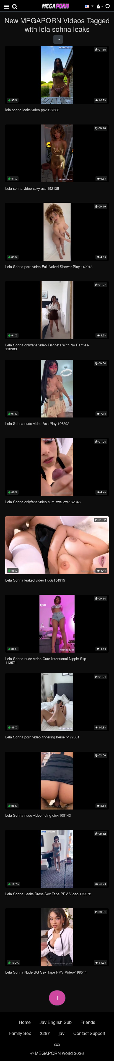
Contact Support (89, 1033)
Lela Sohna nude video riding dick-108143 (38, 815)
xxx (57, 1044)
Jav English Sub (56, 1022)
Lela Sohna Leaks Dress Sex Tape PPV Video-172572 (48, 893)
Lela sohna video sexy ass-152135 (32, 188)
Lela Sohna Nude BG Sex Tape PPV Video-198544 (46, 972)
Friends (88, 1022)
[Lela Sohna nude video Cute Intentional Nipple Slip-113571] (57, 624)
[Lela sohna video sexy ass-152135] (57, 153)
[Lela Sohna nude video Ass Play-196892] (57, 388)
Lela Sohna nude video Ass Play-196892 (37, 423)
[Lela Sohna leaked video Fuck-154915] (57, 545)
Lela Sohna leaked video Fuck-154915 (35, 580)
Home (25, 1022)
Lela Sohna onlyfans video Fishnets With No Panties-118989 (47, 346)
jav (61, 1033)
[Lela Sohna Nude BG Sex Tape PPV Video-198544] (57, 937)
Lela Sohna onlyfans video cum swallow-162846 (43, 501)
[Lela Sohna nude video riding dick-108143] (57, 781)
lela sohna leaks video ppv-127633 (32, 109)
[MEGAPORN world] (55, 5)
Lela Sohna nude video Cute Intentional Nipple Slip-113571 (46, 660)
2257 (45, 1033)
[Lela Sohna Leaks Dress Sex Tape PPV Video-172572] (57, 859)
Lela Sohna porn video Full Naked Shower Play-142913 (48, 266)
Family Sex (20, 1033)
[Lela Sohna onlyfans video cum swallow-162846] (57, 467)
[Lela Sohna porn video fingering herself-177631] (57, 702)
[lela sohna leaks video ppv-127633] (57, 75)
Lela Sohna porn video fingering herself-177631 (42, 737)
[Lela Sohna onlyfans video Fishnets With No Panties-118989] (57, 310)
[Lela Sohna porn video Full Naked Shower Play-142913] (57, 232)
